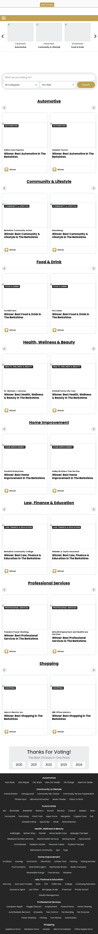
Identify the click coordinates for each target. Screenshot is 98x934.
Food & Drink (49, 262)
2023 (63, 765)
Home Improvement (49, 422)
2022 (48, 765)
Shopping (49, 663)
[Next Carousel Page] (95, 36)
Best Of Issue (47, 4)
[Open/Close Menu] (3, 18)
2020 (19, 765)
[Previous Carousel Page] (3, 36)
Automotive (49, 101)
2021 (34, 765)
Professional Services (49, 583)
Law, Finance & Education (49, 502)
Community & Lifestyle (49, 181)
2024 (79, 765)
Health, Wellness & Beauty (49, 342)
